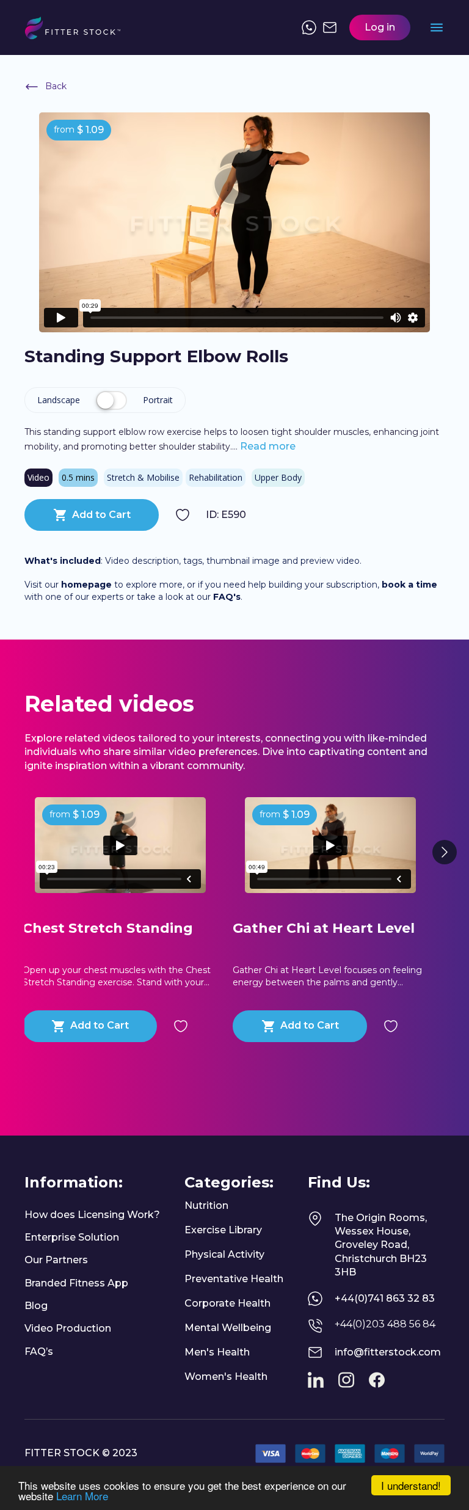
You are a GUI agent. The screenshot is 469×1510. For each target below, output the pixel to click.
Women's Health (225, 1376)
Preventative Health (233, 1279)
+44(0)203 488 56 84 (385, 1324)
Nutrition (206, 1205)
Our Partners (56, 1260)
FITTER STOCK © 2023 (80, 1453)
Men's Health (217, 1352)
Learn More (82, 1495)
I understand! (411, 1485)
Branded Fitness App (76, 1283)
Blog (36, 1305)
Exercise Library (223, 1230)
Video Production (67, 1328)
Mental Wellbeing (227, 1327)
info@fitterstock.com (388, 1352)
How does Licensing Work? (92, 1214)
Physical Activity (224, 1254)
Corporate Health (227, 1303)
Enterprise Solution (71, 1237)
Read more (267, 446)
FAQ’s (38, 1351)
